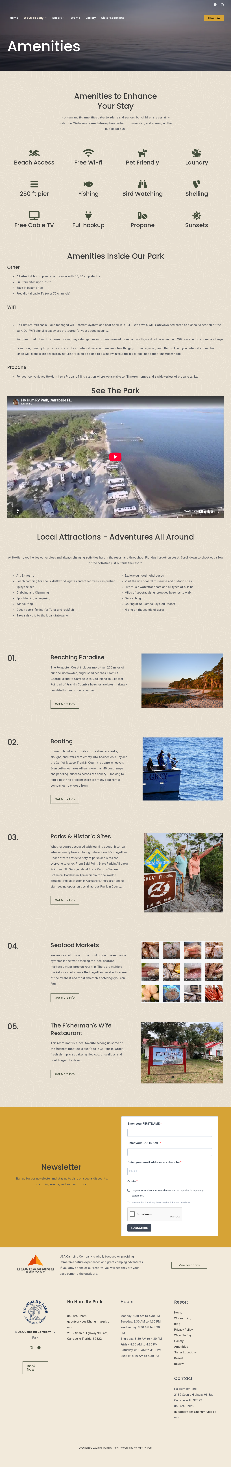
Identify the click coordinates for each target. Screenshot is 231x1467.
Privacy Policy (183, 1329)
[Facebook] (215, 4)
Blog (177, 1324)
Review (179, 1364)
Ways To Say (182, 1335)
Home (14, 18)
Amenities (181, 1346)
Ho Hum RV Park (85, 1302)
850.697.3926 (77, 1316)
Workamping (182, 1318)
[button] (45, 18)
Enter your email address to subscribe (153, 1162)
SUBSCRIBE (139, 1227)
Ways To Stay (33, 18)
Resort (57, 18)
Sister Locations (112, 18)
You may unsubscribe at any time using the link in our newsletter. (158, 1202)
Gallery (91, 18)
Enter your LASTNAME (143, 1142)
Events (75, 18)
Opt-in (131, 1181)
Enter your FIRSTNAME (143, 1123)
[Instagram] (222, 4)
